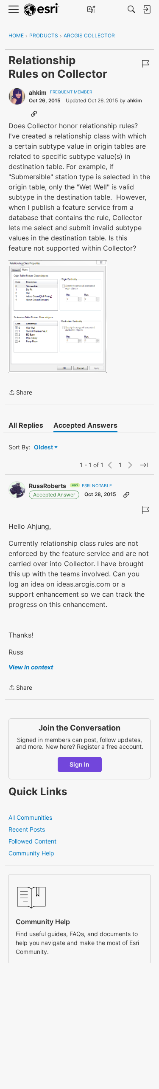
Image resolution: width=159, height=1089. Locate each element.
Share (20, 393)
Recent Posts (26, 829)
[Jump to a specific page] (144, 465)
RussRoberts (47, 485)
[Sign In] (146, 9)
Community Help (31, 853)
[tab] (25, 425)
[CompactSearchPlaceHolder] (131, 9)
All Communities (30, 817)
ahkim (38, 92)
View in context (30, 667)
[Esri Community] (41, 10)
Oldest (44, 447)
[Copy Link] (34, 113)
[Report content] (145, 63)
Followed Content (32, 841)
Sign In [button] (79, 764)
